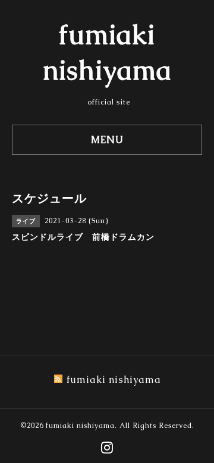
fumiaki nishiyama (80, 425)
